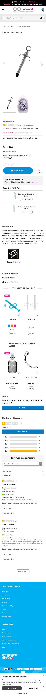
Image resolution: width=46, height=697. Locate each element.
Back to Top (22, 571)
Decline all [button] (33, 688)
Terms (4, 609)
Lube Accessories (24, 26)
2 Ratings (18, 125)
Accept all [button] (12, 688)
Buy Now (12, 333)
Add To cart (19, 170)
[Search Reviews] (40, 464)
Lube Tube (12, 319)
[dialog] (23, 685)
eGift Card (5, 591)
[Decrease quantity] (4, 164)
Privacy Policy (6, 613)
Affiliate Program (6, 636)
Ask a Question (8, 132)
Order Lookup (6, 598)
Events (4, 629)
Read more (9, 684)
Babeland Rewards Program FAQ (11, 643)
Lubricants (11, 26)
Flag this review (9, 513)
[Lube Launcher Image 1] (23, 62)
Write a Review (28, 125)
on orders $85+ (23, 4)
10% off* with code (23, 2)
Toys (3, 26)
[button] (3, 10)
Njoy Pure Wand (31, 377)
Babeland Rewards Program (10, 640)
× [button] (43, 675)
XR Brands (16, 262)
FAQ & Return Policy (7, 606)
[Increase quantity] (12, 164)
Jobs (3, 647)
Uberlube (12, 377)
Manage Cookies (6, 616)
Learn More (35, 182)
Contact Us (5, 595)
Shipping (4, 602)
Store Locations (6, 633)
